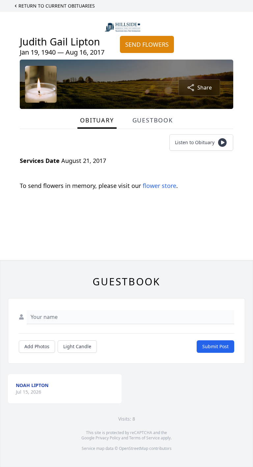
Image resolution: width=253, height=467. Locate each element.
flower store (159, 186)
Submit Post (215, 346)
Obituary (97, 120)
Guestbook (152, 120)
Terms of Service (144, 438)
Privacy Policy (108, 438)
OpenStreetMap (133, 448)
